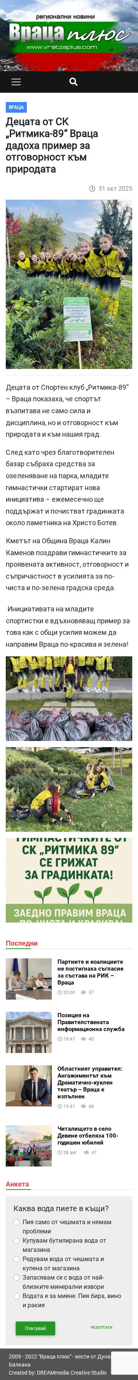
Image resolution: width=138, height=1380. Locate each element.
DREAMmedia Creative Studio (72, 1373)
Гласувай (35, 1328)
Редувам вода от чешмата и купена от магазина (63, 1263)
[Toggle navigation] (16, 82)
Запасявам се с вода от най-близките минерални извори (63, 1282)
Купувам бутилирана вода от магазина (64, 1245)
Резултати (101, 1327)
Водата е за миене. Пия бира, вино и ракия (72, 1300)
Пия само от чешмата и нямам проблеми (67, 1226)
